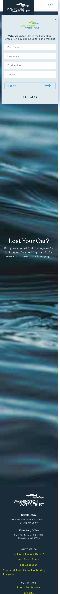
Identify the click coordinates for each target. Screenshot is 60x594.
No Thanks (30, 96)
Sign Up (12, 85)
